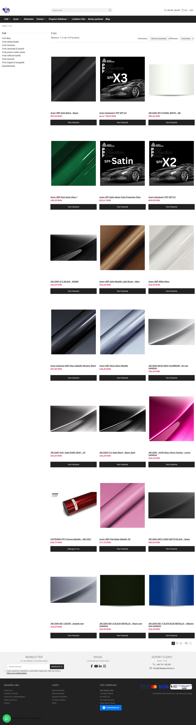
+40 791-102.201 (163, 664)
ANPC (54, 703)
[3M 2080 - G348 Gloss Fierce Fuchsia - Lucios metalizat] (171, 418)
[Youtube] (95, 666)
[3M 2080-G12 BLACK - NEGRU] (73, 247)
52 (186, 643)
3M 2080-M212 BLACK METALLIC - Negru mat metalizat (120, 624)
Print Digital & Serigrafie (13, 62)
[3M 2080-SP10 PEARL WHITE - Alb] (171, 79)
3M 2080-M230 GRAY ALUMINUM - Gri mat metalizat (168, 367)
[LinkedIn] (100, 666)
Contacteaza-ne (112, 708)
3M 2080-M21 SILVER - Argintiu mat (66, 623)
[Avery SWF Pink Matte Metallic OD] (122, 505)
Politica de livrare (10, 700)
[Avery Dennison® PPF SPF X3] (122, 79)
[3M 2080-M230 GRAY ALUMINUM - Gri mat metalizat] (171, 332)
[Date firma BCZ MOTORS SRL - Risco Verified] (23, 718)
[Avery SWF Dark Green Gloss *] (73, 163)
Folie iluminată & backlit (13, 48)
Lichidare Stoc (78, 19)
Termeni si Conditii (11, 694)
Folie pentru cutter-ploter (13, 52)
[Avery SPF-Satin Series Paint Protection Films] (122, 163)
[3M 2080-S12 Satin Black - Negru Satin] (122, 418)
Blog (107, 19)
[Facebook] (91, 666)
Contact (7, 703)
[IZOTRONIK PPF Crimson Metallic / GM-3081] (73, 505)
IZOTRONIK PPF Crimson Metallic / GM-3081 (70, 539)
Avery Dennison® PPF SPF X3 (112, 113)
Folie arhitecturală (10, 42)
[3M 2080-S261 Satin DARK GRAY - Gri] (73, 418)
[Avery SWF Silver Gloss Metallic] (122, 332)
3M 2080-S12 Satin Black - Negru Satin (117, 452)
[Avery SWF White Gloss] (171, 247)
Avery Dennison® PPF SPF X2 (161, 197)
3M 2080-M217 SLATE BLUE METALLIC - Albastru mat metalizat (170, 624)
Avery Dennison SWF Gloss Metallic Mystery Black (73, 366)
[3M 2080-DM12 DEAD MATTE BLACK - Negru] (171, 505)
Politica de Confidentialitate (17, 673)
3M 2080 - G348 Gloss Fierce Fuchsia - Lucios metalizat (169, 453)
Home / (5, 26)
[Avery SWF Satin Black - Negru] (73, 79)
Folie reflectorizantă (11, 55)
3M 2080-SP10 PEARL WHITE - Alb (164, 113)
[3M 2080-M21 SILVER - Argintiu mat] (73, 589)
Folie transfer (8, 59)
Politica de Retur (58, 694)
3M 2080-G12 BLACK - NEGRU (64, 281)
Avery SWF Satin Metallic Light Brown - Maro (119, 281)
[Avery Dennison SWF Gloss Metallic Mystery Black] (73, 332)
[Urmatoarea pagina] (190, 643)
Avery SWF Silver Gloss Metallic (113, 366)
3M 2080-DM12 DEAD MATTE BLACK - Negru (169, 539)
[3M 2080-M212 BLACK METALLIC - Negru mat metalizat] (122, 589)
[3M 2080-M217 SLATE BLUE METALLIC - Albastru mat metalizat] (171, 589)
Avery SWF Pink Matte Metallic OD (114, 539)
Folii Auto (6, 38)
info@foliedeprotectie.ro (164, 668)
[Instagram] (104, 666)
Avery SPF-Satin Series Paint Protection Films (120, 197)
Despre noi (8, 690)
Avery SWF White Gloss (158, 281)
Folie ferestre (8, 45)
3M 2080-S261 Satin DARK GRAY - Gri (67, 452)
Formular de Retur (59, 700)
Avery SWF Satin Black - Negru (64, 113)
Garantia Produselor (59, 697)
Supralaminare (8, 66)
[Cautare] (110, 10)
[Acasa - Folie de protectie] (15, 10)
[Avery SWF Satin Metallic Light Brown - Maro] (122, 247)
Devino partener (95, 19)
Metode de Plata (58, 690)
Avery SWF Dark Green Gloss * (64, 197)
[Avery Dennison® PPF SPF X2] (171, 163)
